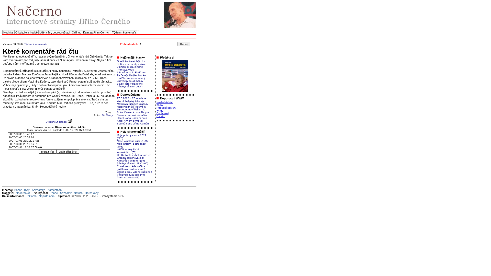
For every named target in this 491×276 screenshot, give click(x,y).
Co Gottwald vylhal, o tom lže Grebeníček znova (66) (134, 156)
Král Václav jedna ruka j (131, 78)
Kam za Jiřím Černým (96, 32)
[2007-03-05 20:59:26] (59, 137)
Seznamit (66, 192)
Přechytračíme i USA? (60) (132, 163)
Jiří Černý (107, 115)
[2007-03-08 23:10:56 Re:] (59, 144)
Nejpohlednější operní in (131, 106)
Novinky (8, 32)
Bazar (18, 189)
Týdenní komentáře (124, 32)
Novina (78, 192)
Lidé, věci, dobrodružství (54, 32)
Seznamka (38, 189)
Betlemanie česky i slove (131, 64)
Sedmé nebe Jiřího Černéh (133, 123)
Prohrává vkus (125, 69)
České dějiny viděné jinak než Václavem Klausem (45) (134, 173)
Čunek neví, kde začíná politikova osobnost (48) (131, 167)
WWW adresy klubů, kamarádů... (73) (128, 151)
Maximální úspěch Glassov (132, 103)
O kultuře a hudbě (26, 32)
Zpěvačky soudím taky (130, 80)
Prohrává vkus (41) (128, 177)
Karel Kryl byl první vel (130, 120)
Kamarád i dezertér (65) (131, 160)
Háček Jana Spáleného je (132, 118)
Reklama (31, 196)
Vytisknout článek (56, 121)
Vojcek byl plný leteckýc (130, 101)
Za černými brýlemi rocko (131, 75)
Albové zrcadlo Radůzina (131, 72)
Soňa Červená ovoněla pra (133, 112)
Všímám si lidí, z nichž (130, 66)
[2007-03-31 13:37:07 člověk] (59, 147)
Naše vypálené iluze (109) (132, 141)
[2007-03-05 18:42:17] (59, 134)
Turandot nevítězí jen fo (131, 109)
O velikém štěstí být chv (131, 61)
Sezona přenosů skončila (132, 115)
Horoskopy (92, 192)
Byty (27, 189)
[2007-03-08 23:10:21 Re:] (59, 141)
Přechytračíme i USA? (130, 86)
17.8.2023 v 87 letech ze (132, 98)
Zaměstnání (55, 189)
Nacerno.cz (23, 192)
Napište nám (46, 196)
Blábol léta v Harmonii (129, 83)
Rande (54, 192)
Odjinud (76, 32)
